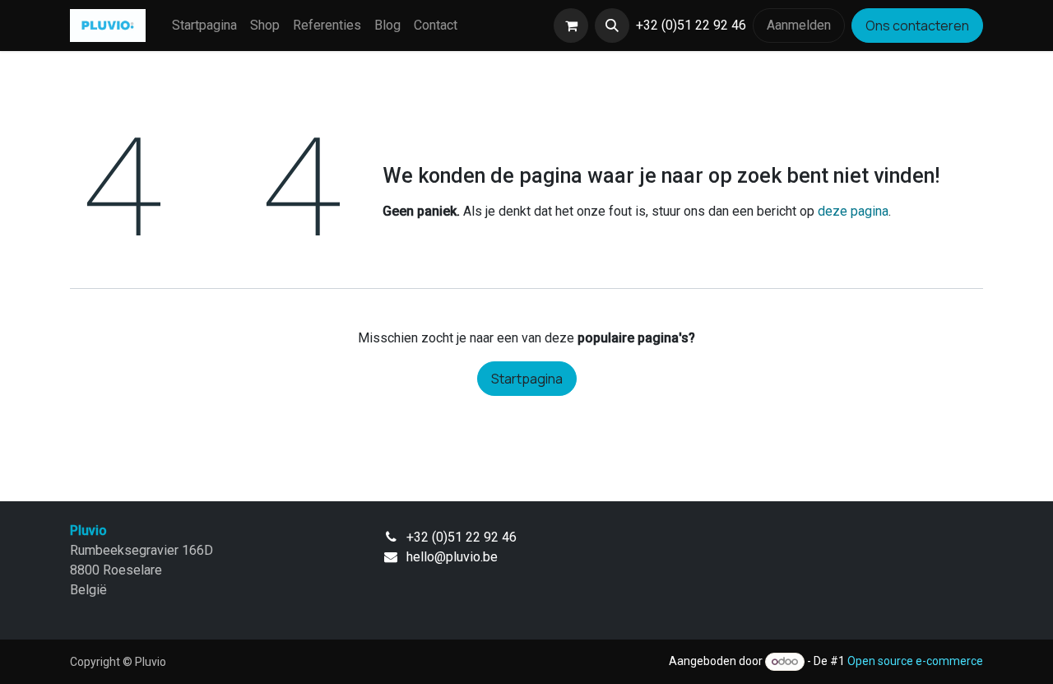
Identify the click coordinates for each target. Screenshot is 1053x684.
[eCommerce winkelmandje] (571, 25)
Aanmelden (799, 25)
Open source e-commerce (915, 661)
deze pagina (853, 211)
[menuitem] (204, 25)
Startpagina (527, 379)
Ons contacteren (917, 25)
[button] (612, 25)
